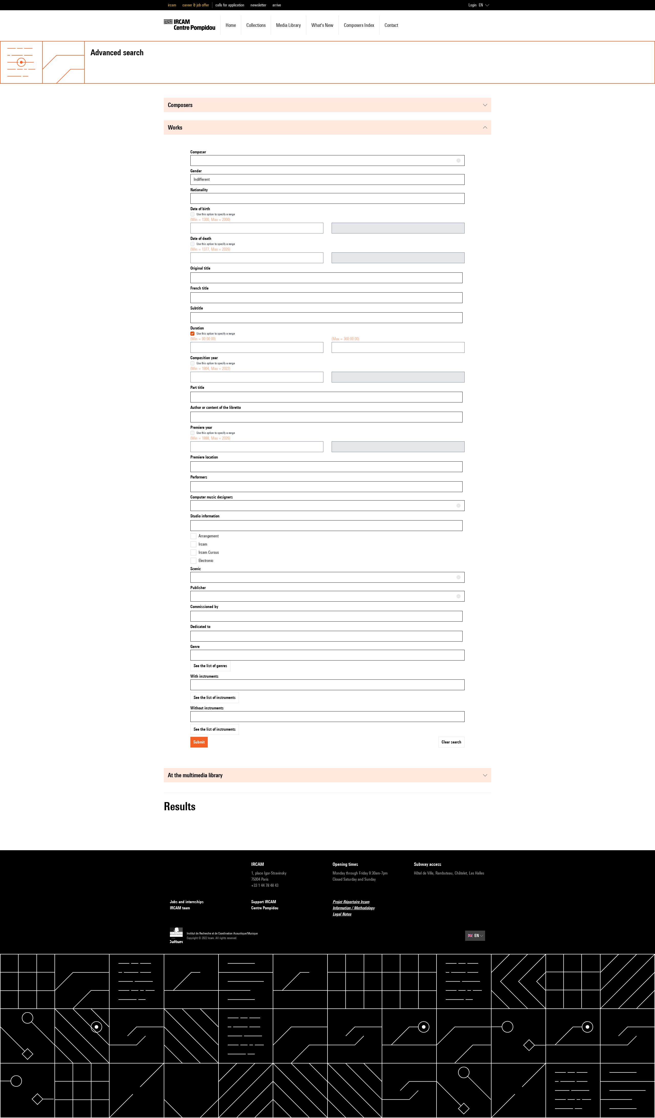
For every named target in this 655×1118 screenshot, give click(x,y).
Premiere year (201, 427)
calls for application (229, 5)
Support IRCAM (263, 901)
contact (391, 25)
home (231, 25)
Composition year (204, 357)
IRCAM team (180, 908)
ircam (172, 5)
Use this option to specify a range (215, 214)
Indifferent (202, 179)
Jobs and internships (187, 901)
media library (288, 25)
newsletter (258, 5)
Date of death (200, 238)
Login (472, 5)
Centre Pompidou (264, 908)
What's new (322, 25)
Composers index (359, 25)
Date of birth (200, 208)
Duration (197, 328)
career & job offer (195, 5)
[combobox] (327, 160)
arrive (276, 5)
